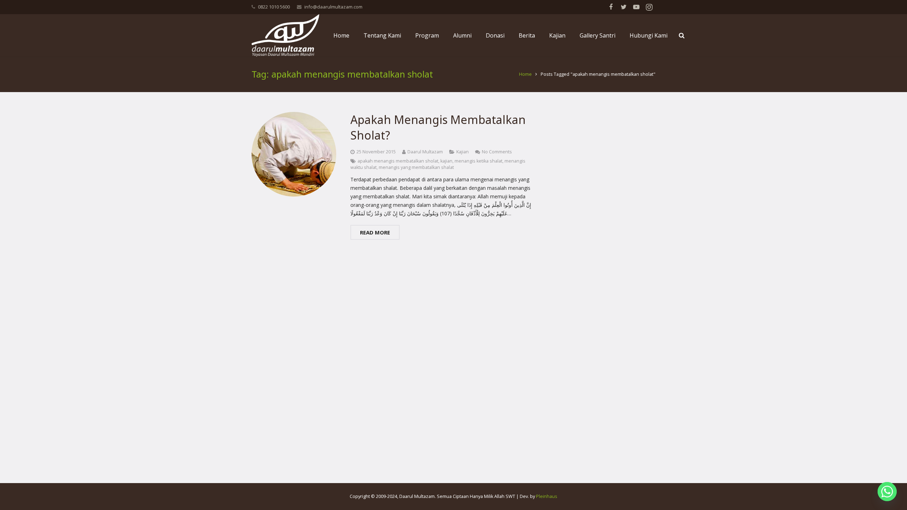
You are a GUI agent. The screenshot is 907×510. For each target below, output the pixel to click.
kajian (446, 161)
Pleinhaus (546, 496)
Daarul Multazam (425, 152)
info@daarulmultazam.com (333, 7)
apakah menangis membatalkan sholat (397, 161)
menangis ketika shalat (478, 161)
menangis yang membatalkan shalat (416, 167)
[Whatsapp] (887, 491)
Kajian (462, 152)
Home (525, 74)
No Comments (497, 152)
